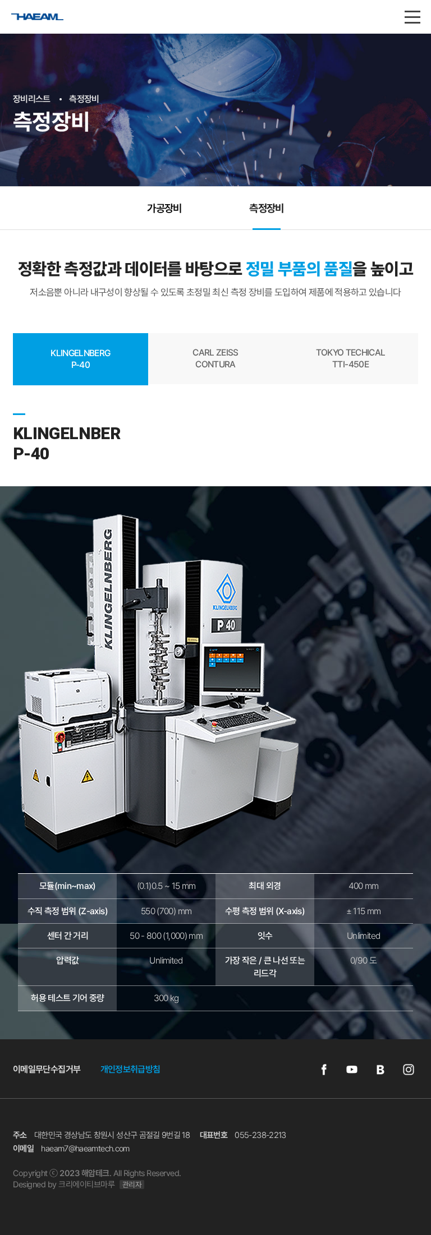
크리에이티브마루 (86, 1184)
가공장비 (164, 208)
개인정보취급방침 (130, 1069)
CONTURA (215, 358)
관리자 (132, 1184)
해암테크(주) (48, 23)
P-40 (80, 359)
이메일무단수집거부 (46, 1069)
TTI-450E (351, 358)
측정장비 (266, 208)
